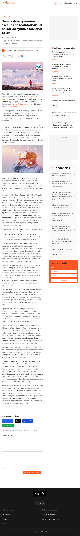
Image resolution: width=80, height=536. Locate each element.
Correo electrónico (28, 441)
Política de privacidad (49, 510)
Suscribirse (64, 280)
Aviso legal (7, 514)
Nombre (4, 441)
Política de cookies (48, 514)
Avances (7, 16)
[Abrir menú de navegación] (76, 3)
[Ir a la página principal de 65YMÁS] (9, 3)
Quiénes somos (8, 510)
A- (56, 3)
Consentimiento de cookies (51, 519)
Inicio (3, 37)
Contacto (6, 519)
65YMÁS (8, 51)
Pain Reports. (13, 107)
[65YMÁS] (3, 50)
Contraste (68, 3)
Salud (8, 37)
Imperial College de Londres (22, 104)
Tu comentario (6, 450)
